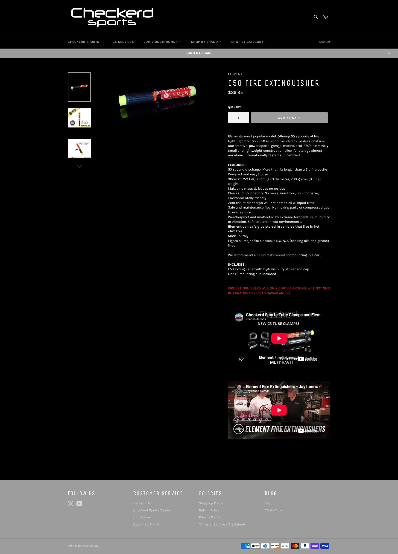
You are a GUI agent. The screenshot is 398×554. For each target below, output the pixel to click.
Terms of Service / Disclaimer (222, 524)
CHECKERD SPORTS (84, 42)
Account (324, 42)
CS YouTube (274, 510)
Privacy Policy (209, 517)
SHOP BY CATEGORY (247, 42)
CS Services (142, 517)
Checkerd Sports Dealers (152, 510)
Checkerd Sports (88, 546)
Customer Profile (146, 524)
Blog (268, 503)
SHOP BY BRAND (205, 42)
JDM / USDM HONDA (161, 42)
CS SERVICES (123, 42)
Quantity (234, 107)
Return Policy (209, 510)
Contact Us (142, 503)
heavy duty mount (271, 255)
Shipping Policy (211, 503)
